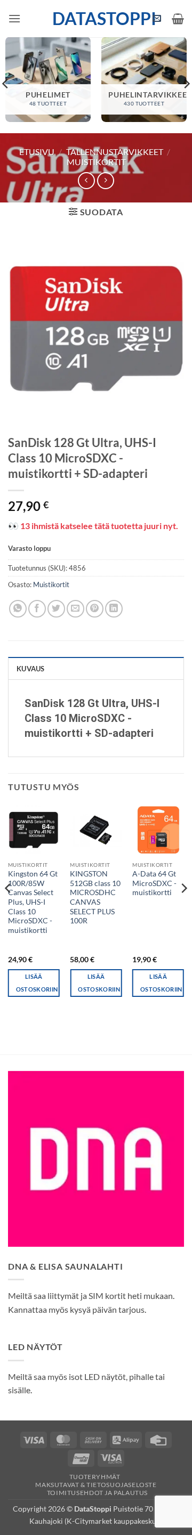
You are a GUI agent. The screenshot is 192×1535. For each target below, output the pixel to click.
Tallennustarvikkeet (114, 152)
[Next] (183, 909)
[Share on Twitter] (56, 609)
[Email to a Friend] (75, 609)
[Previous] (8, 909)
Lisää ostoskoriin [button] (37, 983)
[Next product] (86, 180)
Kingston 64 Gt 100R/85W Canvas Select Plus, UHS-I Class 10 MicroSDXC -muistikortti (33, 902)
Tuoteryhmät (95, 1477)
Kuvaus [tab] (31, 668)
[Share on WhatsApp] (18, 609)
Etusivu (36, 152)
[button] (14, 18)
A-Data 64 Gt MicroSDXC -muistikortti (154, 883)
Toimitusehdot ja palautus (97, 1493)
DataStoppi (96, 18)
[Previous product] (105, 180)
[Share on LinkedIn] (114, 609)
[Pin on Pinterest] (94, 609)
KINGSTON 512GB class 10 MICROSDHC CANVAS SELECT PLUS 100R (95, 897)
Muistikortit (96, 162)
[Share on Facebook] (37, 609)
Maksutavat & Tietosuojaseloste (95, 1485)
